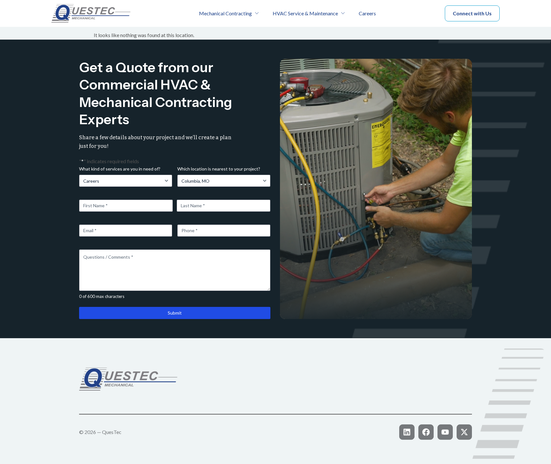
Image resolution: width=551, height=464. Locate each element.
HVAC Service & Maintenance (305, 13)
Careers (367, 13)
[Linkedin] (407, 432)
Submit (175, 313)
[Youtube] (445, 432)
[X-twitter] (464, 432)
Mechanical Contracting (225, 13)
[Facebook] (426, 432)
